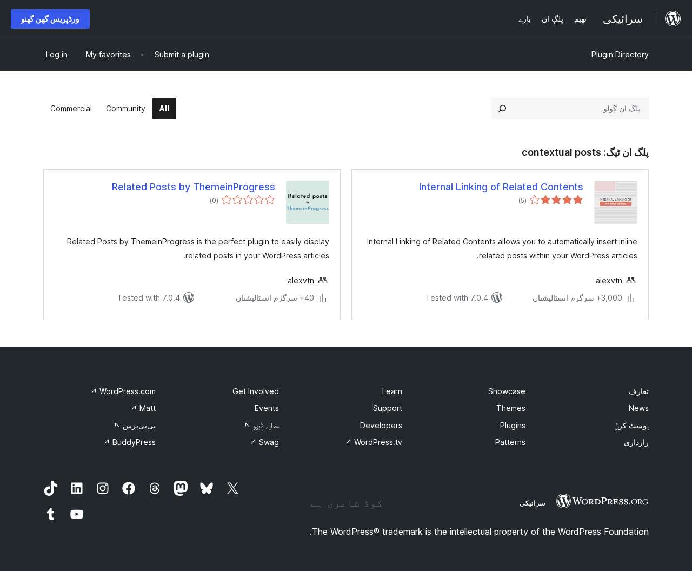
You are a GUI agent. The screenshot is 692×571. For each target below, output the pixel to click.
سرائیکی (532, 503)
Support (387, 408)
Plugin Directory (620, 54)
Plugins (512, 425)
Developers (381, 425)
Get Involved (255, 391)
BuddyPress (129, 442)
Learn (392, 391)
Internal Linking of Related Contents (501, 186)
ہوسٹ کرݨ (631, 425)
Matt (143, 408)
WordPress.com (123, 391)
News (639, 408)
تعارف (639, 391)
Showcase (506, 391)
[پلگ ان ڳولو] (502, 108)
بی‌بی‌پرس (135, 425)
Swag (264, 442)
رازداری (636, 442)
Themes (510, 408)
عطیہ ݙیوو (261, 425)
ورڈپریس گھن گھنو (50, 18)
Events (267, 408)
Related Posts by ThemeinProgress (193, 186)
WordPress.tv (373, 442)
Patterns (510, 442)
